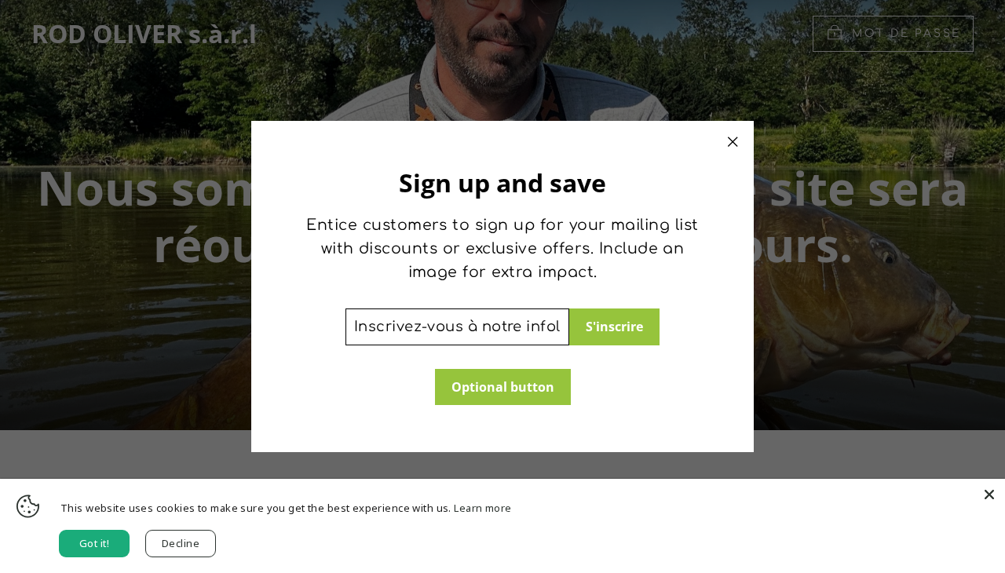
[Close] (989, 494)
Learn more (482, 508)
